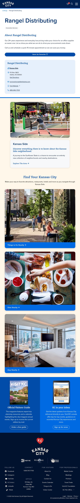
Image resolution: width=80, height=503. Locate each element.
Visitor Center (47, 490)
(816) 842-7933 (15, 90)
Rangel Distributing (15, 11)
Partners (68, 479)
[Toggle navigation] (76, 4)
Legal (64, 496)
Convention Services (11, 28)
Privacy (76, 496)
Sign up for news (61, 427)
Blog (47, 475)
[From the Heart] (40, 441)
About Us (48, 471)
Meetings (69, 475)
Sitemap (69, 496)
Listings (4, 11)
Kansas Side (14, 68)
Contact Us (47, 479)
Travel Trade (68, 482)
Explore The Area (20, 163)
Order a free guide (18, 427)
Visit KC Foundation (68, 486)
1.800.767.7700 (29, 470)
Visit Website (14, 86)
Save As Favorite (39, 54)
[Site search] (72, 4)
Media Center (68, 471)
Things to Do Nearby (16, 245)
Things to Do (48, 486)
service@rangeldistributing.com (20, 82)
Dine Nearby (13, 307)
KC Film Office (67, 490)
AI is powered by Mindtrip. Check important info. (64, 498)
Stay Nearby (12, 370)
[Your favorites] (68, 4)
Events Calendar (47, 482)
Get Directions (14, 77)
